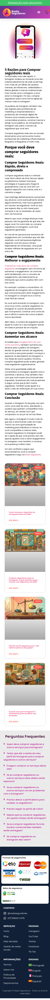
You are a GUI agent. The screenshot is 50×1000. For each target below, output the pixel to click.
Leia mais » (14, 520)
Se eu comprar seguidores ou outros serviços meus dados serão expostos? (24, 778)
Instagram (34, 931)
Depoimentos (10, 983)
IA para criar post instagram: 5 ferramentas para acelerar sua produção (22, 714)
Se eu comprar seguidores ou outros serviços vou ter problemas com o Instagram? (24, 790)
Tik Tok (32, 951)
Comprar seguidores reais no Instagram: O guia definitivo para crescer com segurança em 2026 (23, 580)
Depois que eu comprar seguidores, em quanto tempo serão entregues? (26, 816)
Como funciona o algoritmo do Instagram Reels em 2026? (22, 513)
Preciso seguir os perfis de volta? (25, 808)
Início (6, 931)
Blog (5, 936)
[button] (38, 12)
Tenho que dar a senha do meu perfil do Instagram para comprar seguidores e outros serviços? (23, 756)
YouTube (33, 936)
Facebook (34, 946)
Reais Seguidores (33, 454)
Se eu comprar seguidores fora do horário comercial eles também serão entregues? (23, 827)
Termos (7, 964)
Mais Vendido (10, 941)
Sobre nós (8, 969)
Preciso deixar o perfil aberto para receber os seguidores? (26, 801)
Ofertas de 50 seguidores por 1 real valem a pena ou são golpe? (24, 647)
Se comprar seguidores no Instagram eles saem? (21, 838)
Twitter (32, 941)
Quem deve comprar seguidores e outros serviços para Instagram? (25, 746)
